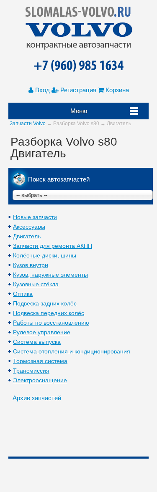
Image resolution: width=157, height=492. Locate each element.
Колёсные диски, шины (44, 255)
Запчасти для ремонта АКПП (52, 245)
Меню (78, 110)
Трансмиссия (31, 370)
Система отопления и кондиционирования (71, 351)
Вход (41, 89)
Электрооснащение (40, 380)
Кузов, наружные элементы (50, 274)
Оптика (23, 293)
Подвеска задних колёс (45, 303)
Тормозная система (40, 361)
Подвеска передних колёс (48, 313)
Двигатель (27, 236)
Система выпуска (37, 341)
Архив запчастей (37, 397)
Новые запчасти (35, 217)
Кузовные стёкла (36, 284)
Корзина (116, 89)
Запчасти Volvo (28, 123)
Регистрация (77, 89)
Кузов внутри (30, 265)
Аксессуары (29, 226)
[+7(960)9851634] (78, 66)
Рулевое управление (41, 332)
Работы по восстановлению (51, 322)
